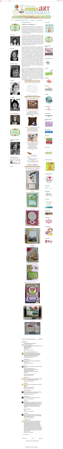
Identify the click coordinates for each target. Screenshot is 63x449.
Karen (25, 413)
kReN (25, 383)
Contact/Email (32, 20)
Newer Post (24, 438)
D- (24, 365)
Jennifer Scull (26, 390)
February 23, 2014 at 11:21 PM (29, 411)
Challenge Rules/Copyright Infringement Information (22, 20)
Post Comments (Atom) (35, 440)
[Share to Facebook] (40, 339)
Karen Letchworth (28, 339)
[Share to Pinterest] (41, 339)
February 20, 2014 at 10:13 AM (29, 381)
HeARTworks (26, 419)
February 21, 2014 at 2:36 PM (28, 394)
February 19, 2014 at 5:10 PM (28, 375)
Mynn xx (25, 377)
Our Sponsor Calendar (39, 20)
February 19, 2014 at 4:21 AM (28, 357)
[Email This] (38, 339)
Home (12, 20)
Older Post (41, 438)
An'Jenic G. (26, 396)
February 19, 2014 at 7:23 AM (28, 363)
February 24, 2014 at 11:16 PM (29, 417)
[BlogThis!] (38, 339)
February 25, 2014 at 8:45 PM (28, 432)
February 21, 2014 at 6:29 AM (28, 388)
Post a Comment (26, 434)
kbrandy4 (25, 359)
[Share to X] (39, 339)
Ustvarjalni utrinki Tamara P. (29, 343)
